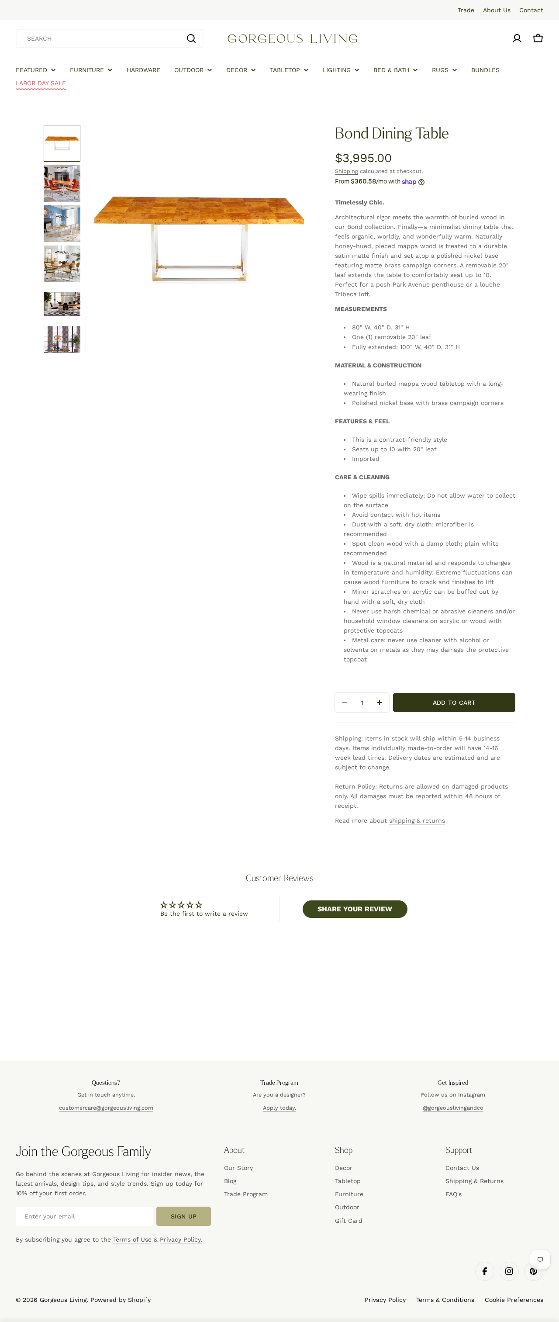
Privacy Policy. (181, 1239)
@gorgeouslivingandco (453, 1107)
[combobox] (110, 38)
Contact (531, 10)
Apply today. (279, 1107)
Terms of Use (132, 1239)
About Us (497, 10)
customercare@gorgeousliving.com (106, 1107)
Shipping (346, 171)
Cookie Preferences (514, 1299)
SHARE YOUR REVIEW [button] (354, 909)
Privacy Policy (385, 1299)
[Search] (191, 38)
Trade (466, 10)
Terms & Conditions (445, 1299)
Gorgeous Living (63, 1299)
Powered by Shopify (120, 1299)
